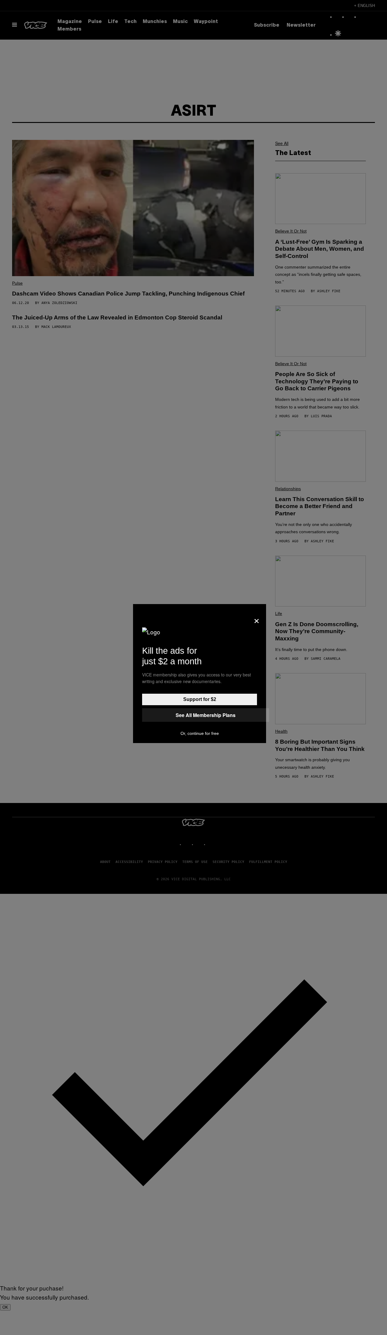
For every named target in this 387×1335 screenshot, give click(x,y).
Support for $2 (199, 699)
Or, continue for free (199, 733)
